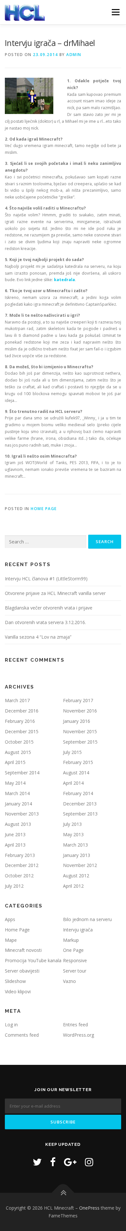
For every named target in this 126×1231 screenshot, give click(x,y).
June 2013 (15, 834)
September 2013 (80, 814)
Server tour (74, 971)
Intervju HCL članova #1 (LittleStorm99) (46, 579)
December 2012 (21, 865)
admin (73, 54)
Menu (115, 12)
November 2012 (80, 865)
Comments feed (22, 1035)
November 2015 (80, 731)
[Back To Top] (63, 1192)
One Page (73, 950)
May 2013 (73, 834)
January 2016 (76, 721)
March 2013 (75, 845)
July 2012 (14, 886)
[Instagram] (89, 1161)
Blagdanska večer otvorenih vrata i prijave (48, 608)
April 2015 (15, 762)
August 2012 (76, 875)
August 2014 (76, 772)
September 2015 (80, 742)
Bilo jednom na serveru (87, 919)
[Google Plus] (70, 1161)
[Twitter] (37, 1161)
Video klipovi (18, 991)
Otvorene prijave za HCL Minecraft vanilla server (55, 593)
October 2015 (19, 742)
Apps (10, 919)
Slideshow (15, 981)
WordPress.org (78, 1035)
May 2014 (15, 783)
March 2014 (17, 793)
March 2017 (17, 700)
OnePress (89, 1208)
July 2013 (72, 824)
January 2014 (18, 804)
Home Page (44, 508)
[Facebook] (53, 1161)
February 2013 (20, 855)
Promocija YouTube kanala (33, 960)
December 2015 (21, 731)
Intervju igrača (78, 930)
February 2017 (78, 700)
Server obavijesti (22, 971)
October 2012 (19, 875)
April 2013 (15, 845)
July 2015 (72, 752)
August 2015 (18, 752)
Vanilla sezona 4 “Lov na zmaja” (38, 637)
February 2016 (20, 721)
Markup (71, 940)
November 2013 (22, 814)
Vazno (69, 981)
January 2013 (76, 855)
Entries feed (75, 1024)
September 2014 (22, 772)
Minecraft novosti (23, 950)
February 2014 (78, 793)
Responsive (75, 960)
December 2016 (21, 711)
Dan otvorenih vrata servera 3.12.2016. (45, 622)
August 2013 (18, 824)
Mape (11, 940)
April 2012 (73, 886)
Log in (11, 1024)
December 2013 (80, 804)
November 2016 (80, 711)
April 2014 (73, 783)
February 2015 (78, 762)
